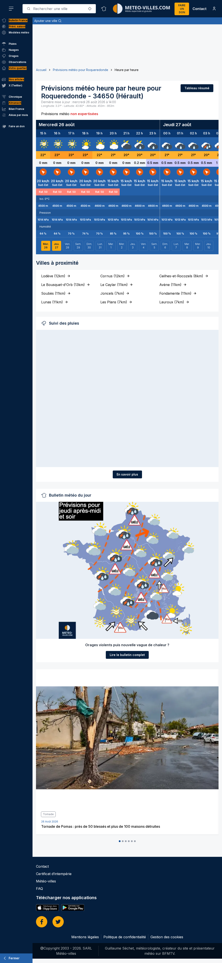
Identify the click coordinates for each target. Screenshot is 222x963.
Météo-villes (46, 881)
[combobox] (59, 8)
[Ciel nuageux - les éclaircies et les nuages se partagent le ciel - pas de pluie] (99, 144)
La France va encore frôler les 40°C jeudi (75, 826)
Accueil (41, 70)
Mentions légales (85, 937)
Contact (199, 9)
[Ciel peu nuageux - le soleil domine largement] (85, 144)
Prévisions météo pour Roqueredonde (80, 70)
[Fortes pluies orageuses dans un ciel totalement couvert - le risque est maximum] (206, 144)
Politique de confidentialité (124, 937)
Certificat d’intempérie (54, 874)
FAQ (39, 888)
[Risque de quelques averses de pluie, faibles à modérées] (139, 144)
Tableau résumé (196, 88)
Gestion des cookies (166, 937)
